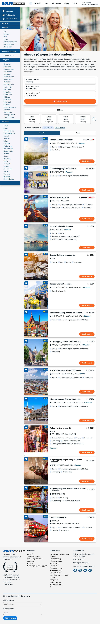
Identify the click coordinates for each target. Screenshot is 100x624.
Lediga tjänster (55, 582)
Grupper (53, 556)
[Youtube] (85, 570)
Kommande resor (56, 584)
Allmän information (33, 556)
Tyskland (7, 174)
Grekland (7, 138)
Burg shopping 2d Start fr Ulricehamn (65, 342)
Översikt (42, 133)
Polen (6, 161)
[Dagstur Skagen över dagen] (36, 151)
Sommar (7, 34)
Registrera (11, 618)
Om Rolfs (30, 554)
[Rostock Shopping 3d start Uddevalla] (36, 381)
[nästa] (94, 119)
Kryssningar (8, 87)
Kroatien (7, 143)
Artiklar (52, 577)
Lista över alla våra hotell (59, 575)
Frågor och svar (56, 570)
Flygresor (7, 64)
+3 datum (81, 374)
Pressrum (53, 566)
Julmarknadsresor (10, 42)
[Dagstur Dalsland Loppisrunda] (36, 266)
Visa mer (53, 448)
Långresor (7, 89)
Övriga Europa (9, 179)
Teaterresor (8, 112)
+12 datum (86, 345)
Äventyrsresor (9, 77)
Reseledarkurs (55, 573)
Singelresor (8, 94)
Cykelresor (8, 72)
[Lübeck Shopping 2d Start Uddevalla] (36, 410)
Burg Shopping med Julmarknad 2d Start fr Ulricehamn (68, 489)
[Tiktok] (90, 570)
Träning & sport (9, 115)
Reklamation (54, 563)
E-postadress (8, 609)
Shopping (7, 92)
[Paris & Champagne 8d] (36, 208)
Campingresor (9, 84)
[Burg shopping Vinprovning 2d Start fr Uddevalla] (36, 470)
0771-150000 (80, 560)
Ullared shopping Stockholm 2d (63, 169)
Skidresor (7, 97)
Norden (6, 154)
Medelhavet (8, 146)
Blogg (66, 3)
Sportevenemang (10, 107)
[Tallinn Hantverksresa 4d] (36, 440)
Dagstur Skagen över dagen (61, 140)
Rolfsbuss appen (56, 568)
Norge (6, 156)
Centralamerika (9, 133)
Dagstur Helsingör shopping (61, 226)
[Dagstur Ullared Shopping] (36, 295)
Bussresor (7, 67)
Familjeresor (8, 79)
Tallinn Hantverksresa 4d (60, 428)
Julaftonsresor (9, 44)
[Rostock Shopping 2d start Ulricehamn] (36, 323)
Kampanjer (54, 580)
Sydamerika (8, 169)
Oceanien (7, 159)
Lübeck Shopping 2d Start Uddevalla (65, 399)
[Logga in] (30, 3)
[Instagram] (80, 570)
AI (50, 587)
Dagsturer (7, 74)
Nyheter (5, 23)
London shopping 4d (58, 517)
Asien (6, 128)
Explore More (8, 55)
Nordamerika (8, 151)
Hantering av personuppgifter (37, 566)
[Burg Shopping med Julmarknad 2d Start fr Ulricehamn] (36, 499)
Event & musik (9, 117)
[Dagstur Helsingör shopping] (36, 237)
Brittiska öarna (9, 131)
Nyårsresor (8, 47)
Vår (5, 32)
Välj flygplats (8, 600)
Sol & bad (7, 102)
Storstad (7, 110)
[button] (60, 81)
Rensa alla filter (60, 128)
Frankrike (7, 136)
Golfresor (7, 82)
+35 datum (86, 287)
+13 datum (87, 316)
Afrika (6, 126)
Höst (5, 37)
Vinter (6, 39)
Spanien (6, 166)
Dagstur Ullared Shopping (60, 284)
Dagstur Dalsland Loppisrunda (62, 255)
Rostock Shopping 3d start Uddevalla (65, 370)
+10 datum (88, 402)
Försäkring (30, 561)
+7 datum (68, 172)
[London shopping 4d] (36, 528)
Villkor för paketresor (34, 559)
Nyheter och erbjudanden (59, 554)
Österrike (7, 176)
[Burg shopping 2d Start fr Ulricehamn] (36, 352)
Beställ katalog (55, 559)
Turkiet (6, 171)
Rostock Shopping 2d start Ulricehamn (66, 313)
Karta (78, 133)
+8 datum (81, 143)
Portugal (7, 164)
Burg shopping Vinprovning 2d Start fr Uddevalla (66, 461)
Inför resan (56, 3)
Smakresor (7, 99)
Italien (6, 141)
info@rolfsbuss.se (81, 563)
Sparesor (7, 105)
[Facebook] (75, 570)
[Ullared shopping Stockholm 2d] (36, 179)
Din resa (30, 563)
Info (47, 3)
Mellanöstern (8, 149)
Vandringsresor (9, 69)
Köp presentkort (56, 561)
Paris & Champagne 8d (59, 197)
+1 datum (67, 230)
